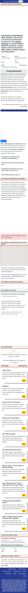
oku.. (24, 380)
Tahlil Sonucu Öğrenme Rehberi (11, 1)
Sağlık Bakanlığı (22, 573)
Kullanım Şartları (12, 569)
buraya (11, 362)
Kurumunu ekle (16, 571)
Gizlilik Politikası (22, 569)
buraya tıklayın (4, 565)
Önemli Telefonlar (7, 571)
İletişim (24, 571)
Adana (2, 551)
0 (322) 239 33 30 (16, 274)
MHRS (14, 573)
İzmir (15, 549)
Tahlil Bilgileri (8, 573)
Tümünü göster (22, 365)
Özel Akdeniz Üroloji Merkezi (8, 538)
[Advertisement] (14, 21)
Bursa (15, 551)
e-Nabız (24, 576)
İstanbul (3, 549)
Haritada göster (23, 65)
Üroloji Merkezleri (14, 71)
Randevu (3, 141)
